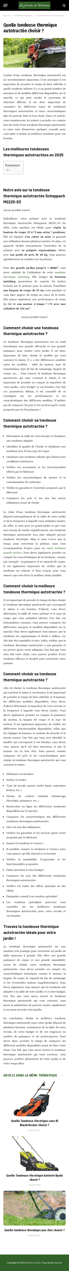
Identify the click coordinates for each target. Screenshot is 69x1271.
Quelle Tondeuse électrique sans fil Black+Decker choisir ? (34, 1123)
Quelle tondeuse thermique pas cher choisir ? (34, 1230)
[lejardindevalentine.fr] (34, 5)
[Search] (64, 5)
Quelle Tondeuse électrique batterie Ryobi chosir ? (34, 1177)
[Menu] (5, 5)
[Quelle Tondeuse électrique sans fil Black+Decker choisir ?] (34, 1098)
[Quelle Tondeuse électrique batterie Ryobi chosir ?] (34, 1153)
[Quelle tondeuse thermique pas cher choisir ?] (34, 1208)
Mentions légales (33, 1262)
